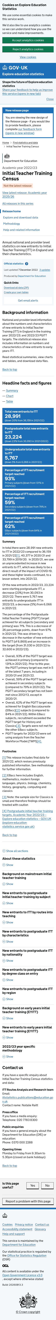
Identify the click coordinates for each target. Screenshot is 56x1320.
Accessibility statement (17, 1229)
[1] (18, 555)
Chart (9, 396)
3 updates (44, 269)
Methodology (11, 223)
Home (5, 142)
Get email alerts (28, 300)
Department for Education (32, 276)
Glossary (40, 1229)
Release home (11, 211)
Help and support (13, 1234)
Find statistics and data (25, 142)
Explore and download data (20, 217)
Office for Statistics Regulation (26, 1255)
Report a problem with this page (28, 1201)
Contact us (42, 1224)
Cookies (7, 1224)
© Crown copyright (28, 1312)
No (49, 1186)
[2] (18, 710)
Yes (34, 1186)
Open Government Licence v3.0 (22, 1275)
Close (50, 99)
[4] (4, 811)
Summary (12, 390)
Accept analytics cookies (28, 40)
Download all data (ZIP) (16, 287)
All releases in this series (17, 203)
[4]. (39, 741)
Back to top (9, 369)
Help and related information (21, 230)
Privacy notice (24, 1224)
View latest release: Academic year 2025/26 (24, 194)
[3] (18, 726)
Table (9, 401)
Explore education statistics (23, 74)
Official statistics (22, 264)
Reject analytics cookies (28, 49)
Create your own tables (16, 292)
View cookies (28, 57)
